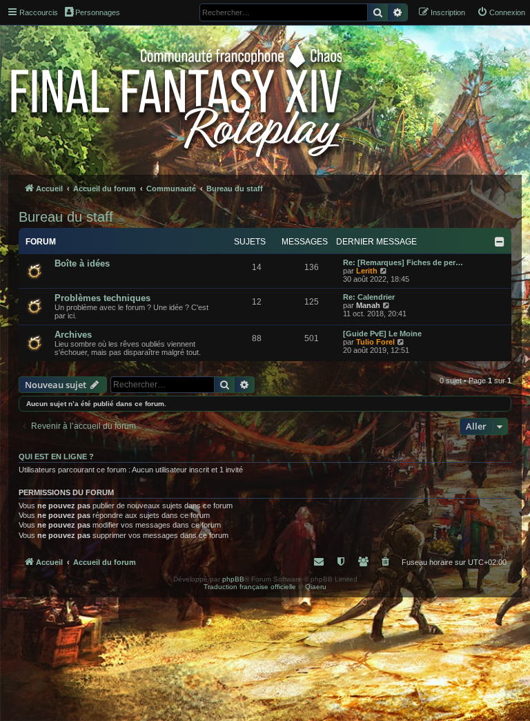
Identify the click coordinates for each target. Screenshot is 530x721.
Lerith (366, 271)
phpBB (233, 579)
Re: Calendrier (369, 297)
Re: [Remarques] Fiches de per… (403, 262)
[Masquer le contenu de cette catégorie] (499, 241)
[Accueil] (178, 98)
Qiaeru (315, 586)
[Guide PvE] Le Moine (382, 333)
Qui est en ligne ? (56, 456)
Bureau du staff (66, 216)
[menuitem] (501, 12)
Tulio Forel (375, 342)
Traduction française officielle (250, 586)
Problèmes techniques (102, 298)
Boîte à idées (82, 263)
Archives (73, 334)
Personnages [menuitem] (97, 12)
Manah (368, 305)
